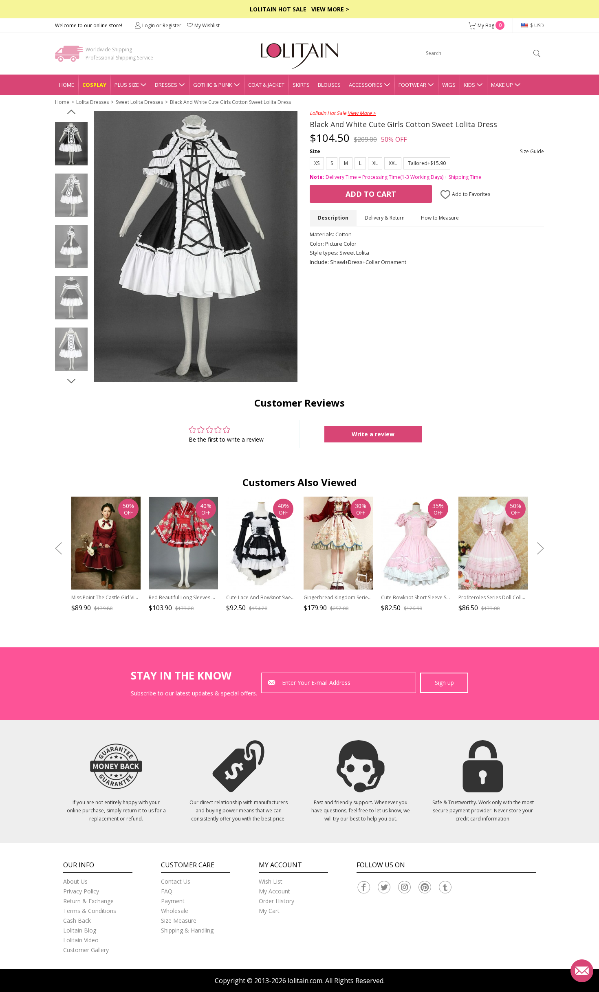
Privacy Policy (81, 891)
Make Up (502, 84)
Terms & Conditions (89, 911)
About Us (75, 881)
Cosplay (94, 84)
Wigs (449, 84)
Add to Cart (371, 194)
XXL (393, 163)
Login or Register (161, 25)
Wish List (270, 881)
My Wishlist (207, 25)
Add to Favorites (470, 194)
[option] (71, 143)
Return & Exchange (88, 901)
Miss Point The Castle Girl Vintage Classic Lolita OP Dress (136, 597)
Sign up (444, 682)
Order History (276, 901)
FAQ (166, 891)
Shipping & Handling (187, 930)
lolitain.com (305, 980)
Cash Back (77, 920)
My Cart (269, 911)
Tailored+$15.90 (427, 163)
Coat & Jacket (266, 84)
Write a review (373, 434)
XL (375, 163)
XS (316, 163)
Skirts (301, 84)
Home (66, 84)
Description (333, 217)
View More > (330, 9)
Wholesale (174, 911)
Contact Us (175, 881)
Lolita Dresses (92, 102)
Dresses (166, 84)
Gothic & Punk (212, 84)
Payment (173, 901)
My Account (274, 891)
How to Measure (440, 217)
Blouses (329, 84)
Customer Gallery (86, 950)
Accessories (366, 84)
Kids (469, 84)
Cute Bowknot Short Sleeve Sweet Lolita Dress (433, 597)
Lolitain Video (81, 940)
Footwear (412, 84)
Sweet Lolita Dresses (139, 102)
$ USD (536, 25)
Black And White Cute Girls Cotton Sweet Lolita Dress (230, 102)
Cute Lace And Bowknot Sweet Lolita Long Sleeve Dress (289, 597)
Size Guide (532, 151)
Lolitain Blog (79, 930)
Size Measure (178, 920)
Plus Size (127, 84)
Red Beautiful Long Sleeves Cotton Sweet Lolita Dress (210, 597)
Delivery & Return (385, 217)
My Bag (490, 25)
